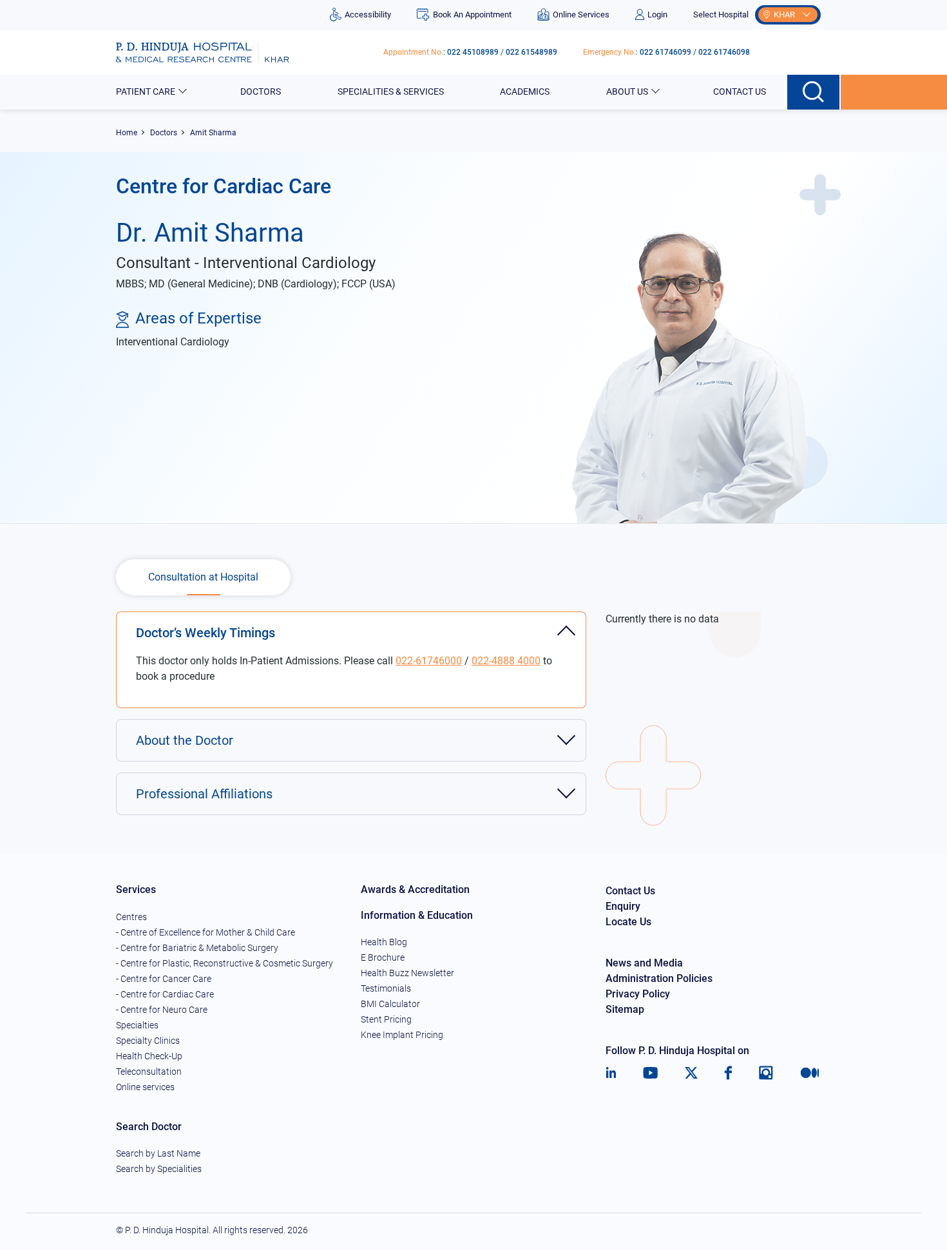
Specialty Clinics (148, 1040)
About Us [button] (627, 91)
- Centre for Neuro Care (161, 1010)
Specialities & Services (391, 91)
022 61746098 (724, 52)
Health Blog (384, 942)
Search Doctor (149, 1126)
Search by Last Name (158, 1153)
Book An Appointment (472, 14)
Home (126, 132)
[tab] (351, 625)
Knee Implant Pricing (402, 1035)
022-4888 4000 (506, 661)
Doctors (260, 91)
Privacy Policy (638, 994)
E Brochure (383, 957)
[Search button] (814, 92)
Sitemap (625, 1009)
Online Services (581, 14)
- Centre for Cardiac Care (165, 994)
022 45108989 (473, 52)
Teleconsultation (149, 1071)
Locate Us (628, 922)
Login (657, 14)
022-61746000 (429, 661)
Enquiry (623, 906)
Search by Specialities (159, 1169)
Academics (525, 91)
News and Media (644, 963)
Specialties (137, 1025)
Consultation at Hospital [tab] (203, 577)
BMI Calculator (390, 1004)
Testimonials (386, 988)
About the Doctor (184, 740)
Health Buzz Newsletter (407, 973)
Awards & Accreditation (415, 889)
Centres (131, 917)
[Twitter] (691, 1073)
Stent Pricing (386, 1019)
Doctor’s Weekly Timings (205, 632)
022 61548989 (531, 52)
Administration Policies (659, 978)
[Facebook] (728, 1073)
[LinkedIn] (611, 1073)
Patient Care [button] (145, 91)
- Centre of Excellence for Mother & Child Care (205, 932)
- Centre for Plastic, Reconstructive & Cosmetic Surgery (224, 963)
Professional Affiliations (204, 794)
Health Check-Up (149, 1056)
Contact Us (739, 91)
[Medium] (809, 1073)
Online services (145, 1087)
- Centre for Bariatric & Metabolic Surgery (197, 948)
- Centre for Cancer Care (163, 979)
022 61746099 (665, 52)
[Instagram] (766, 1073)
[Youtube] (650, 1073)
